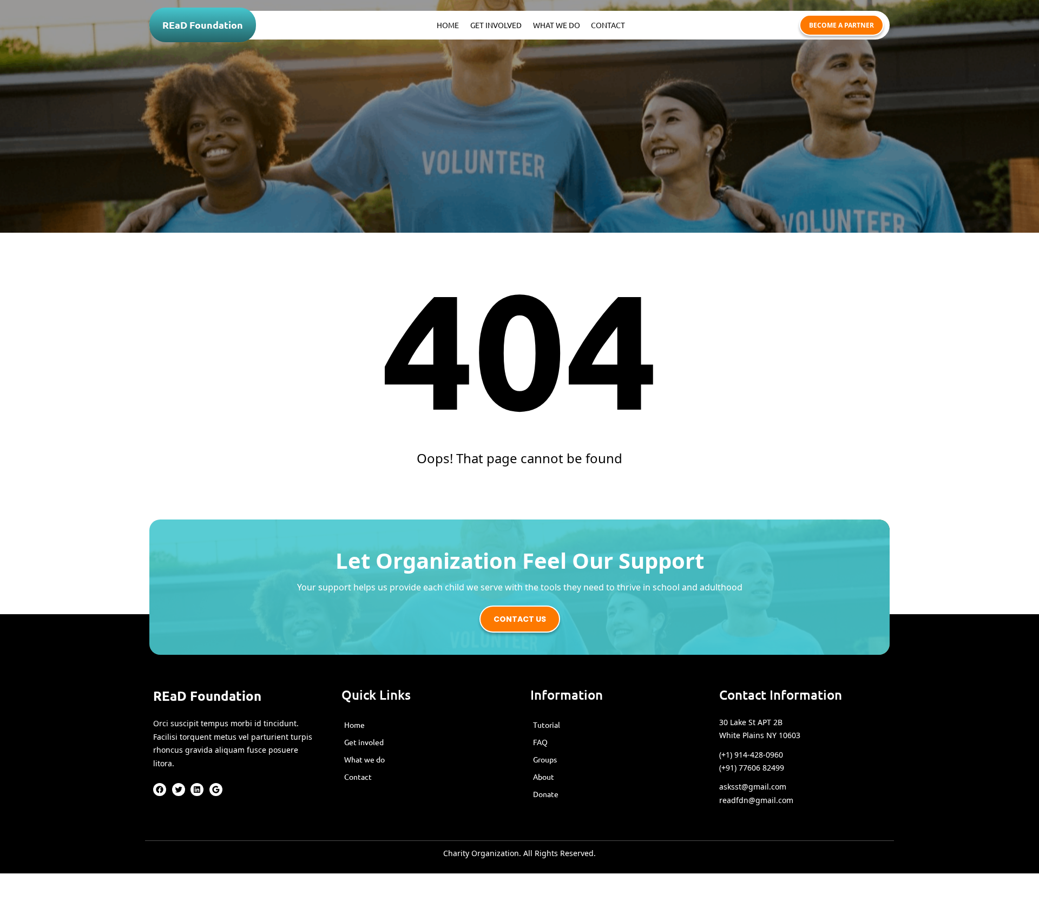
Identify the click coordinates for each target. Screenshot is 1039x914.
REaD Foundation (202, 24)
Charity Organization (481, 853)
